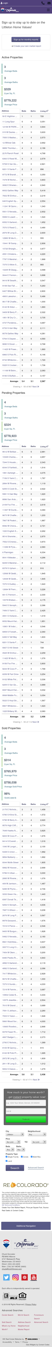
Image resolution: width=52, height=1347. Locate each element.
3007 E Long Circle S (12, 947)
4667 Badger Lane (10, 1037)
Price (8, 1138)
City (7, 1131)
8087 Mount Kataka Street (14, 689)
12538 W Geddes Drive (12, 578)
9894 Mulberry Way (11, 857)
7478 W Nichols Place (12, 179)
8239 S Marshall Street (12, 562)
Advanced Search (36, 1167)
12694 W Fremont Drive (13, 589)
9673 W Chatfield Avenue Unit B (16, 515)
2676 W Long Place (11, 915)
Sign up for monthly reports (26, 39)
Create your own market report (27, 46)
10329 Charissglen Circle (13, 456)
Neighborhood (34, 1131)
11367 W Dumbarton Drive (14, 509)
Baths (18, 1146)
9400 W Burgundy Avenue (14, 931)
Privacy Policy (30, 1304)
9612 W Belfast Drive (11, 451)
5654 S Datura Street (11, 1068)
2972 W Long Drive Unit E (14, 1058)
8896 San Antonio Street (13, 499)
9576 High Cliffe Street (12, 825)
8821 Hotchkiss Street (12, 941)
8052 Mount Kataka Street (14, 621)
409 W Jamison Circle (12, 883)
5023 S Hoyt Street (10, 700)
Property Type (12, 1154)
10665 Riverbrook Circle (13, 1026)
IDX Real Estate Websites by (13, 1339)
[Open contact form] (49, 2)
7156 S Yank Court (10, 478)
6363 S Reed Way (10, 158)
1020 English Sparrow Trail (14, 531)
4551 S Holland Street (12, 615)
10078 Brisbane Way (11, 599)
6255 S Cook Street (11, 488)
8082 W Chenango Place (13, 525)
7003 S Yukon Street (11, 1016)
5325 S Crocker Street (12, 365)
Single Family (13, 1157)
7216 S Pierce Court (11, 925)
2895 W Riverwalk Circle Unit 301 (17, 878)
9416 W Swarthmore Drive (14, 280)
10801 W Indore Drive (12, 626)
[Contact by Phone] (43, 2)
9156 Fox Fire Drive (11, 663)
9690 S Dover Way (10, 344)
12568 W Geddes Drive (12, 573)
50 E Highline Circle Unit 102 (15, 116)
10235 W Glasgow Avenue (14, 269)
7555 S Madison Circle (12, 137)
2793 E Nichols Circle (12, 1042)
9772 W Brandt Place (11, 174)
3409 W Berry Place (11, 312)
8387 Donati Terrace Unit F (14, 899)
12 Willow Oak (8, 142)
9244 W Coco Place (11, 668)
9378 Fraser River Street (13, 1031)
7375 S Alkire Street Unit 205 (15, 264)
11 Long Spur (8, 121)
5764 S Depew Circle (12, 338)
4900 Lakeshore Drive (12, 296)
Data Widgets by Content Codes (37, 1344)
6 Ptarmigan (7, 552)
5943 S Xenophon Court (13, 605)
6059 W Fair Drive (10, 674)
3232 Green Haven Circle (13, 894)
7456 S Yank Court (10, 610)
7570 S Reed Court (11, 227)
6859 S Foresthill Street (12, 631)
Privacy (25, 1342)
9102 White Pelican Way (13, 679)
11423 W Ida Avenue (11, 658)
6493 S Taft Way (9, 637)
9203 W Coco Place (11, 835)
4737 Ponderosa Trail (12, 322)
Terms (17, 1342)
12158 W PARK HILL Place (14, 126)
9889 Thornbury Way (11, 148)
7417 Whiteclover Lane (12, 973)
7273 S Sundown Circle (13, 984)
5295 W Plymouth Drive (13, 888)
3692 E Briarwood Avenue (14, 185)
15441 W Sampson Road (13, 243)
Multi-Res (36, 1157)
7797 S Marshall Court (12, 259)
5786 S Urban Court (11, 873)
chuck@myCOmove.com (12, 1269)
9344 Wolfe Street (10, 862)
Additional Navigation (26, 1225)
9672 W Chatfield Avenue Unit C (17, 978)
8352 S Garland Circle (12, 222)
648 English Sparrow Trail (14, 201)
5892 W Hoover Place (12, 867)
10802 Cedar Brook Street (14, 994)
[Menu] (48, 10)
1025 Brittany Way (10, 711)
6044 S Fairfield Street (12, 467)
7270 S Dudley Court (11, 584)
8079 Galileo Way (10, 333)
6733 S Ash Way (9, 328)
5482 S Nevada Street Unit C (15, 936)
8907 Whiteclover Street (13, 705)
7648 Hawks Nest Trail (12, 830)
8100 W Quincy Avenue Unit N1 (16, 1047)
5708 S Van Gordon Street (14, 164)
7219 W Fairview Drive (12, 989)
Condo (25, 1157)
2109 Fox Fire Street (11, 504)
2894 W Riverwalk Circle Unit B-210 (18, 483)
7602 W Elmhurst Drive (12, 195)
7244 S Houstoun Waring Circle (16, 462)
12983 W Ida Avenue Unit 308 (15, 238)
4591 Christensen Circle (13, 254)
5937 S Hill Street (10, 647)
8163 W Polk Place (11, 1053)
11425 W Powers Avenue (13, 349)
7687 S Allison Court (11, 910)
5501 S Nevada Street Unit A (15, 211)
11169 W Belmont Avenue (14, 370)
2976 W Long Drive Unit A (14, 232)
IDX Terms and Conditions (11, 1205)
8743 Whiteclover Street (13, 359)
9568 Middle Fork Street (13, 695)
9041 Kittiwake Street (11, 557)
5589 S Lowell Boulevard (13, 216)
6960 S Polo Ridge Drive (13, 354)
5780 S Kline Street (11, 814)
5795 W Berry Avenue (12, 820)
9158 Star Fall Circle (11, 285)
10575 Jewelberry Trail (12, 1000)
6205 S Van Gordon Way (13, 684)
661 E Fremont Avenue (12, 594)
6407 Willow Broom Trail (13, 291)
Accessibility (7, 1342)
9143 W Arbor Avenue (12, 307)
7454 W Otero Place (11, 952)
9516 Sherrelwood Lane (13, 536)
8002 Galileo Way (10, 190)
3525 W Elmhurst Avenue (13, 652)
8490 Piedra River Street (13, 957)
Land (9, 1161)
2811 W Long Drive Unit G (14, 1063)
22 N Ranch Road (10, 153)
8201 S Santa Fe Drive (12, 169)
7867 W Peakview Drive (13, 520)
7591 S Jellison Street (12, 1010)
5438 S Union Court (11, 851)
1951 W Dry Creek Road (13, 317)
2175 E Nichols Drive (11, 809)
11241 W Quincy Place (12, 206)
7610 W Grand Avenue (12, 1005)
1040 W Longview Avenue (14, 846)
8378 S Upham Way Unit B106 (16, 568)
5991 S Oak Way (9, 494)
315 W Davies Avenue (12, 132)
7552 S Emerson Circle (12, 541)
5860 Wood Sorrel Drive (13, 1021)
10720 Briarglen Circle (12, 248)
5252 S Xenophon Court (13, 904)
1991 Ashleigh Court (11, 472)
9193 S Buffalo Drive (11, 375)
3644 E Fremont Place (12, 275)
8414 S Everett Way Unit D (14, 841)
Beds (8, 1146)
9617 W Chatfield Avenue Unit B (16, 301)
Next (34, 386)
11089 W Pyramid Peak (13, 546)
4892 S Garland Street (12, 963)
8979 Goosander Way (12, 920)
